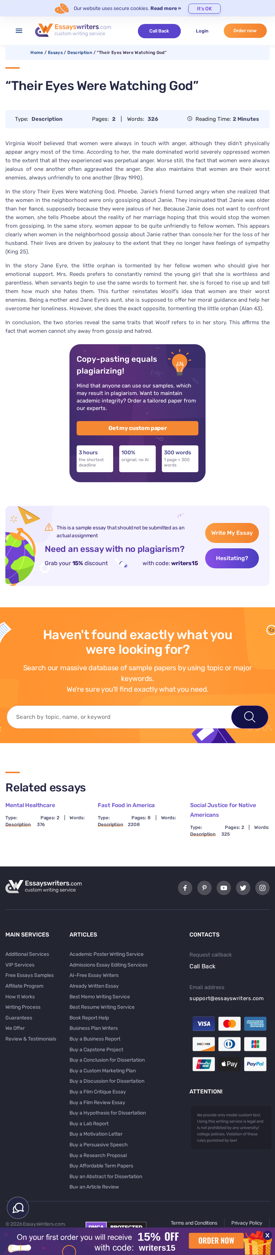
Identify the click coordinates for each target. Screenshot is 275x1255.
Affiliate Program (24, 986)
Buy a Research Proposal (98, 1155)
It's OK (204, 9)
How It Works (20, 997)
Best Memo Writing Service (99, 997)
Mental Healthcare (30, 805)
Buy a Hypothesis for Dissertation (107, 1113)
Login (202, 31)
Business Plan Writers (93, 1028)
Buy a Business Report (94, 1039)
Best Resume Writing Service (102, 1007)
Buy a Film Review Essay (97, 1103)
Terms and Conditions (194, 1223)
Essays (55, 52)
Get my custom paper (137, 428)
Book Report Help (89, 1018)
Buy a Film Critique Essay (97, 1092)
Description (79, 52)
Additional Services (27, 954)
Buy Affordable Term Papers (101, 1166)
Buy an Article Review (94, 1187)
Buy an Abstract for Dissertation (105, 1177)
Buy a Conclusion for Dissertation (107, 1060)
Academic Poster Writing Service (106, 954)
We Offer (15, 1028)
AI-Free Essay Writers (94, 975)
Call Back (159, 31)
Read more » (165, 8)
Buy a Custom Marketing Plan (102, 1071)
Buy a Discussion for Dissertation (106, 1081)
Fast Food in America (126, 805)
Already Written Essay (94, 986)
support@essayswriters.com (226, 998)
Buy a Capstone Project (96, 1050)
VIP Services (19, 965)
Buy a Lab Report (88, 1124)
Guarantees (18, 1018)
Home (36, 52)
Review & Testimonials (30, 1039)
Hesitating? (232, 558)
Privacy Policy (246, 1223)
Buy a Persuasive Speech (98, 1145)
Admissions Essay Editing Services (108, 965)
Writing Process (22, 1007)
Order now (245, 30)
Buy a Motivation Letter (95, 1134)
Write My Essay (232, 532)
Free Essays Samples (29, 975)
